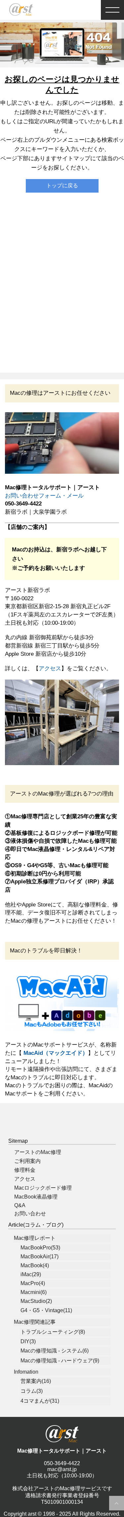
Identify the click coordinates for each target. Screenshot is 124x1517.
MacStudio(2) (36, 1301)
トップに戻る (62, 185)
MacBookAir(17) (40, 1256)
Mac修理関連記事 (35, 1322)
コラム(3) (32, 1391)
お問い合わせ (30, 1213)
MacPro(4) (33, 1283)
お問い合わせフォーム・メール (44, 496)
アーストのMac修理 (37, 1152)
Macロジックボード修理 (43, 1188)
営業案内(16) (36, 1381)
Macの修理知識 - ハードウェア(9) (60, 1360)
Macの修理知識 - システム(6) (55, 1350)
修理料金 (24, 1170)
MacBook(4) (35, 1265)
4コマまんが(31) (40, 1401)
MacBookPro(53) (40, 1247)
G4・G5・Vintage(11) (46, 1310)
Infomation (26, 1372)
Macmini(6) (34, 1292)
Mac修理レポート (35, 1238)
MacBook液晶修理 (36, 1197)
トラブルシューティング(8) (53, 1332)
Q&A (19, 1205)
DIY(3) (28, 1341)
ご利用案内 (27, 1161)
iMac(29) (31, 1274)
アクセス (50, 668)
